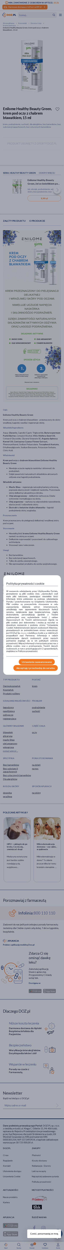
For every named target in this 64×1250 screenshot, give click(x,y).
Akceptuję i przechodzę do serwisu (35, 668)
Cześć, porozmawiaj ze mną (44, 1233)
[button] (59, 1230)
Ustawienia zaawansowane (37, 661)
